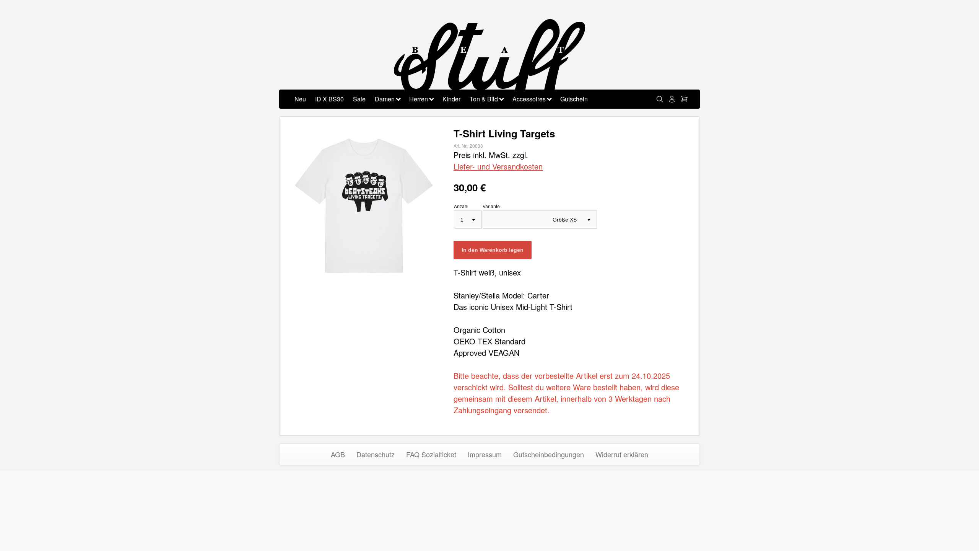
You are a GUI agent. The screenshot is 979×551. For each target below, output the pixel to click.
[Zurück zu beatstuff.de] (489, 64)
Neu (300, 99)
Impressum (485, 454)
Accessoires (529, 99)
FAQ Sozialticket (431, 454)
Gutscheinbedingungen (548, 454)
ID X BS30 (329, 99)
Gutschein (574, 99)
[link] (660, 99)
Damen (385, 99)
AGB (338, 454)
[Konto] (672, 99)
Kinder (451, 99)
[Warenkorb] (684, 99)
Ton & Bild (484, 99)
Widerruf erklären (621, 454)
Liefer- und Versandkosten (498, 166)
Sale (359, 99)
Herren (418, 99)
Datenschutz (375, 454)
